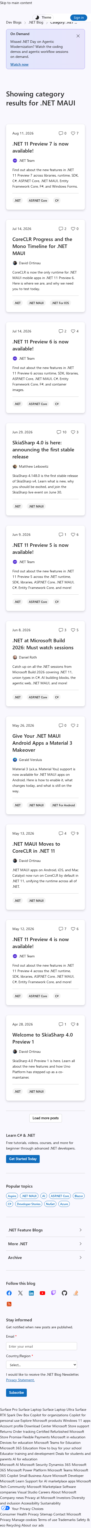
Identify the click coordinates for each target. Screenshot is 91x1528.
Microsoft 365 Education (19, 1448)
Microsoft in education (68, 1437)
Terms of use (47, 1519)
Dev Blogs (13, 22)
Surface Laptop (29, 1409)
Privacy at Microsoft (40, 1497)
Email (11, 1336)
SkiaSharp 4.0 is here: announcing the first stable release (43, 449)
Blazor (79, 1196)
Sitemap (46, 1514)
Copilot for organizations (49, 1415)
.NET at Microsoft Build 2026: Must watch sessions (43, 644)
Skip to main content (16, 2)
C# (9, 1204)
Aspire (12, 1196)
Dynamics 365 (60, 1464)
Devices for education (16, 1442)
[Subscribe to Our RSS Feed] (9, 1304)
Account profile (11, 1426)
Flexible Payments (36, 1437)
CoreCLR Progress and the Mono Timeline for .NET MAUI (42, 245)
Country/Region (19, 1355)
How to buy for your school (60, 1448)
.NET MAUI (29, 1196)
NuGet (50, 1204)
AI (43, 1196)
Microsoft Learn (12, 1481)
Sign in (79, 17)
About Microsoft (63, 1492)
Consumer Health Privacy (19, 1514)
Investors (63, 1497)
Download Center (37, 1426)
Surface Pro (8, 1409)
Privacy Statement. (20, 1379)
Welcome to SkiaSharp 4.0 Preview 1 (42, 1038)
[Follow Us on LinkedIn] (31, 1293)
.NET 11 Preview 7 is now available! (40, 147)
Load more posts (46, 1117)
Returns (6, 1431)
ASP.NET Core (60, 1196)
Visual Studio (27, 1492)
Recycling (13, 1525)
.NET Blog (36, 22)
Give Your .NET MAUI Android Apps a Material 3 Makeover (42, 742)
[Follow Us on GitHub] (65, 1293)
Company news (12, 1497)
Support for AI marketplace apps (50, 1481)
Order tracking (24, 1431)
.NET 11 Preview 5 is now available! (40, 548)
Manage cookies (24, 1519)
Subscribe (16, 1392)
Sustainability (50, 1503)
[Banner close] (78, 36)
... (76, 22)
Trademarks (67, 1519)
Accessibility (30, 1503)
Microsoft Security (34, 1464)
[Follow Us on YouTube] (42, 1293)
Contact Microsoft (67, 1514)
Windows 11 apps (76, 1420)
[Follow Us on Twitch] (54, 1293)
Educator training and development (27, 1453)
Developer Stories (28, 1204)
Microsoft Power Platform (27, 1470)
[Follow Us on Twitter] (20, 1293)
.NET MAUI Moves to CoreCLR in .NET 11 (36, 847)
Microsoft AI (9, 1464)
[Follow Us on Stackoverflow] (76, 1293)
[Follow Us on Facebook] (9, 1293)
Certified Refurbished (52, 1431)
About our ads (32, 1525)
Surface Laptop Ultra (58, 1409)
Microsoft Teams (60, 1470)
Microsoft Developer (68, 1475)
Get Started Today (23, 1158)
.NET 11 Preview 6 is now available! (40, 345)
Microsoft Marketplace (44, 1486)
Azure (64, 1204)
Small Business (30, 1475)
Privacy (6, 1519)
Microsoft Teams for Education (57, 1442)
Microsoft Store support (70, 1426)
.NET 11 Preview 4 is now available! (40, 942)
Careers (44, 1492)
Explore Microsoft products (41, 1420)
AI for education (25, 1459)
